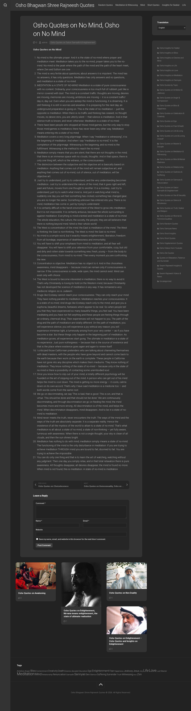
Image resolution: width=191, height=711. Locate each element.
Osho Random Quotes (169, 224)
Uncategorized (165, 281)
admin (44, 42)
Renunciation (59, 674)
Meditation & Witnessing (126, 5)
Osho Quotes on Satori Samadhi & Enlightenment (73, 42)
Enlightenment (100, 670)
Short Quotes (153, 5)
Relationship (47, 674)
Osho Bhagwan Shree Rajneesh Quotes (55, 5)
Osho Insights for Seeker (170, 48)
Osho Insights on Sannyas (170, 80)
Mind (142, 5)
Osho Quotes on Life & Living (171, 131)
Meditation (25, 674)
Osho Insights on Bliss (169, 53)
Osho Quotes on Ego (168, 121)
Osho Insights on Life (168, 66)
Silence (93, 674)
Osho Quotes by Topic (169, 85)
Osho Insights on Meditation (171, 75)
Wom (135, 675)
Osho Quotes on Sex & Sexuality (173, 195)
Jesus (136, 670)
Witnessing (127, 674)
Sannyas (79, 674)
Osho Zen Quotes (167, 253)
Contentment (42, 671)
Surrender (112, 674)
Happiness (118, 671)
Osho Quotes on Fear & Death (172, 126)
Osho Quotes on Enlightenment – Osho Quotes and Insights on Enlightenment (125, 641)
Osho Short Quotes (167, 238)
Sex (88, 674)
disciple (74, 671)
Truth (119, 674)
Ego (90, 670)
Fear (111, 670)
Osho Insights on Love (169, 70)
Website (39, 530)
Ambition (20, 671)
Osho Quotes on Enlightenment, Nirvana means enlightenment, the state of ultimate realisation (80, 613)
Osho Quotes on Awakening (31, 593)
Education (83, 671)
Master (164, 671)
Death (61, 670)
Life (184, 5)
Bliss (33, 670)
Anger (27, 671)
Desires (67, 671)
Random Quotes (105, 5)
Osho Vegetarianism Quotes (171, 243)
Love (152, 670)
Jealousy (128, 670)
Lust (158, 671)
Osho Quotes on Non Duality (123, 593)
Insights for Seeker (171, 5)
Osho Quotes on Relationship (172, 167)
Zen (139, 674)
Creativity (53, 670)
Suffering (101, 674)
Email (86, 521)
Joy (141, 671)
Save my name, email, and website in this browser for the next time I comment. (72, 539)
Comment (41, 503)
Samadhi (70, 674)
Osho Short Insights (168, 233)
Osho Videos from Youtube (171, 248)
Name (39, 521)
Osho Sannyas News (168, 228)
